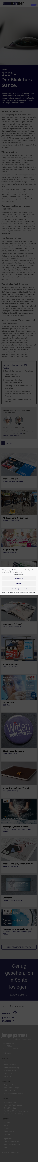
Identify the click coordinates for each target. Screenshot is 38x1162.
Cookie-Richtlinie (7, 592)
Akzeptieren (19, 578)
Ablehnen (19, 583)
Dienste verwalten (18, 574)
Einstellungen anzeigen (19, 589)
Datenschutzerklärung (21, 592)
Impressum (32, 592)
